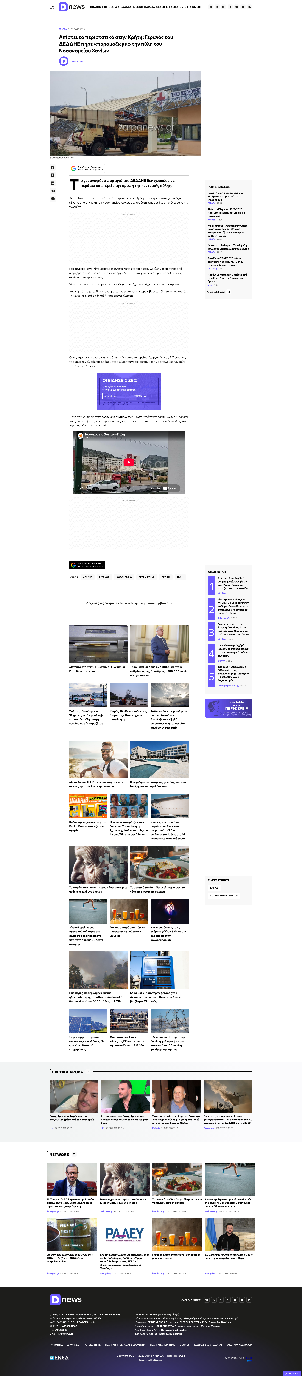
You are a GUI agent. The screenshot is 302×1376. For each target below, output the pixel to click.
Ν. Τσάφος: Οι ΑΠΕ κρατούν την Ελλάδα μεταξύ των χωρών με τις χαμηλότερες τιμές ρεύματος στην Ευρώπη (70, 1203)
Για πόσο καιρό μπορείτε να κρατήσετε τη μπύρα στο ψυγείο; (127, 931)
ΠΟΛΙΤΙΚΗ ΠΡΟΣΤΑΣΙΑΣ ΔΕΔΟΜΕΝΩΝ (125, 1344)
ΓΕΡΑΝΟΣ (104, 577)
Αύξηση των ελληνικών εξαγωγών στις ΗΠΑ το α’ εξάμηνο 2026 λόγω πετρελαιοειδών (70, 1258)
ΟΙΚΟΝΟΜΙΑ (111, 6)
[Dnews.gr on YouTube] (243, 6)
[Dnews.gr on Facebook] (210, 6)
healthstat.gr (106, 1211)
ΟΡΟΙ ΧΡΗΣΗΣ (93, 1344)
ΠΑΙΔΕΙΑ (149, 6)
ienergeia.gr (53, 1211)
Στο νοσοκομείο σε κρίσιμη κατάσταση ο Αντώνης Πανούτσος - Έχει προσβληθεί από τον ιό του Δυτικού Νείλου (176, 1119)
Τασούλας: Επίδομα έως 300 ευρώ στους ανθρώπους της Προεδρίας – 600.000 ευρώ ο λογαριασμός (158, 671)
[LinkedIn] (53, 183)
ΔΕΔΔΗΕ (87, 577)
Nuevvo (158, 1360)
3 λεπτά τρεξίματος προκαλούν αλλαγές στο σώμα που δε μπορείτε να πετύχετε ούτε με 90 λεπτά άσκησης (86, 936)
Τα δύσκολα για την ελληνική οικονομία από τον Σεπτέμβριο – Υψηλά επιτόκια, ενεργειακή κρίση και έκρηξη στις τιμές (169, 719)
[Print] (53, 199)
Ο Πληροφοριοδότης (228, 685)
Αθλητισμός (224, 618)
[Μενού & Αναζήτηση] (52, 6)
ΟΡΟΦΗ (166, 577)
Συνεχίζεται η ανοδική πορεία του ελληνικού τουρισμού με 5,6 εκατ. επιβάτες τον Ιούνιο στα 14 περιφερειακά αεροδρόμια (168, 830)
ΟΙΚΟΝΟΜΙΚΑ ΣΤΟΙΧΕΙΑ (239, 1344)
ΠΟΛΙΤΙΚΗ (96, 6)
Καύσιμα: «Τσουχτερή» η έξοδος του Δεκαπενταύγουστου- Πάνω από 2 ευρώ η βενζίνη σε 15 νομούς (156, 997)
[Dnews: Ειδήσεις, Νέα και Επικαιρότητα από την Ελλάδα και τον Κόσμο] (72, 6)
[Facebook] (53, 167)
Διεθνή (221, 660)
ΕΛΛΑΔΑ (126, 6)
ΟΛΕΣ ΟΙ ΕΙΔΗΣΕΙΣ (191, 1300)
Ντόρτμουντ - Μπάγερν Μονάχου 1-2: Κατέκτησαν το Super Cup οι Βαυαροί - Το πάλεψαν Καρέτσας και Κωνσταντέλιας (233, 606)
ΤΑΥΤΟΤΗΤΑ (56, 1344)
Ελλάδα (63, 29)
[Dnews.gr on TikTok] (230, 6)
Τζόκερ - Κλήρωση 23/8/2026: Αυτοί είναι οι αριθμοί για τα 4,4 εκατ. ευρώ (226, 212)
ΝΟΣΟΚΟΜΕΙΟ (124, 577)
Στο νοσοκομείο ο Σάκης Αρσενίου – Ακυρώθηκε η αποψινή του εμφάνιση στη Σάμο (124, 1119)
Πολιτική (212, 268)
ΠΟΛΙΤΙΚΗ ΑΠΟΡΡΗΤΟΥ (162, 1344)
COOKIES (185, 1344)
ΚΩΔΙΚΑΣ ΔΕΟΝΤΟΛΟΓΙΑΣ (208, 1344)
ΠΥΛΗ (180, 577)
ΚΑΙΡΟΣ (214, 887)
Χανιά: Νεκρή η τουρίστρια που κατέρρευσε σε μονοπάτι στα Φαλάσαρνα (225, 196)
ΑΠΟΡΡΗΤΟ (294, 1373)
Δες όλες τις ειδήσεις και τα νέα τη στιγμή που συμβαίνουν (129, 603)
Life (210, 285)
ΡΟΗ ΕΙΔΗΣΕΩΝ (219, 186)
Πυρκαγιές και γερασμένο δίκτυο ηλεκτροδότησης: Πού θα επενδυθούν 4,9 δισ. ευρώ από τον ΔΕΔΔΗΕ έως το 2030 (96, 997)
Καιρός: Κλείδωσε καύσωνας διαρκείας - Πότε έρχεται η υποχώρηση (128, 715)
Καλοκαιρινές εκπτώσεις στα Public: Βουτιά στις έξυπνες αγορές (87, 826)
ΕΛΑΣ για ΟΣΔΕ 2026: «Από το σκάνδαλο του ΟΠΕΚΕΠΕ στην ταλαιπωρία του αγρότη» (226, 261)
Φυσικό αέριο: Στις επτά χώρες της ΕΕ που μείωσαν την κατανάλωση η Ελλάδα (127, 1041)
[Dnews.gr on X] (217, 6)
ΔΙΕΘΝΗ (138, 6)
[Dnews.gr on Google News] (236, 6)
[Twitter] (53, 175)
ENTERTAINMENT (190, 6)
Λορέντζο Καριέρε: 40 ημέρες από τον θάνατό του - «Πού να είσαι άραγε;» (227, 278)
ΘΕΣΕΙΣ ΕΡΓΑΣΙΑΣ (167, 6)
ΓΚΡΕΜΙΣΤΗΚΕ (146, 577)
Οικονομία (209, 1128)
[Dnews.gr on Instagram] (223, 6)
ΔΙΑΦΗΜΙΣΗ (74, 1344)
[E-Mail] (53, 191)
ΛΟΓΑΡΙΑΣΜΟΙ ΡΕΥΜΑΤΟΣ (224, 895)
